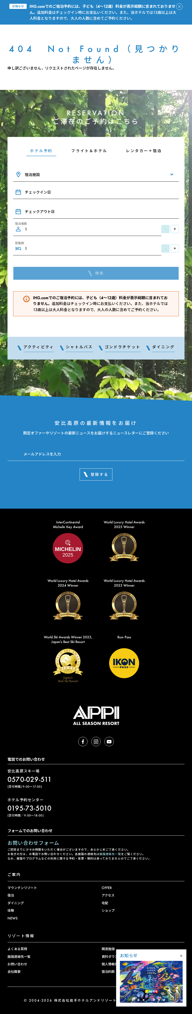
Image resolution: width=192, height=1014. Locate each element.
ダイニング (15, 903)
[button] (138, 1000)
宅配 (105, 903)
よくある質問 (17, 949)
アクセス (108, 895)
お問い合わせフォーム (33, 843)
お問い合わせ (17, 964)
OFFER (107, 887)
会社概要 (14, 971)
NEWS (12, 918)
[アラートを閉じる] (179, 6)
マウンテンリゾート (22, 887)
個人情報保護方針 (115, 964)
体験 (10, 910)
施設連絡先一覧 (110, 854)
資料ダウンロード (115, 956)
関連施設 (108, 949)
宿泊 (10, 895)
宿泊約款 (108, 971)
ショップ (108, 910)
